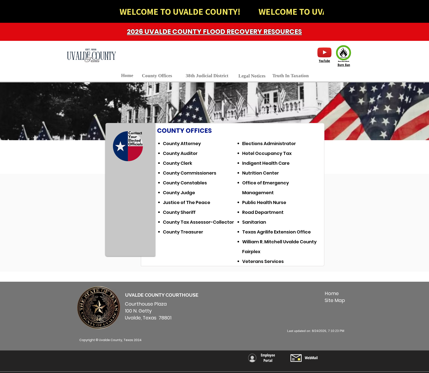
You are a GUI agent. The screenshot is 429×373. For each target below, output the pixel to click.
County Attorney (182, 143)
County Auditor (180, 153)
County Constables (185, 183)
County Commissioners (189, 173)
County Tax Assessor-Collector (198, 222)
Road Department (263, 212)
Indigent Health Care (266, 163)
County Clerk (177, 163)
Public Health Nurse (264, 202)
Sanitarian (254, 222)
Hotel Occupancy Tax (267, 153)
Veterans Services (263, 261)
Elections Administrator (269, 143)
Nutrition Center (260, 173)
